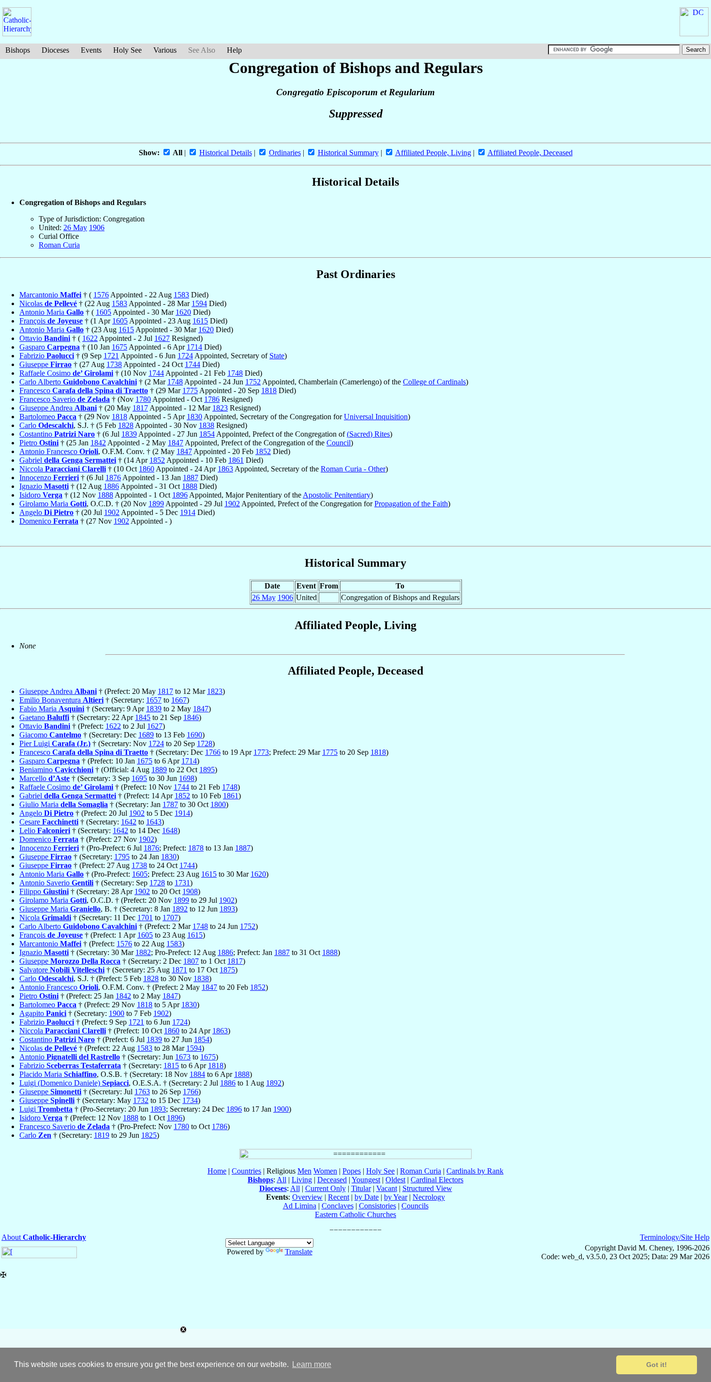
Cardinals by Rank (475, 1171)
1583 (181, 295)
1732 (140, 1100)
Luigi (46, 1109)
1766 (213, 752)
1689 (146, 735)
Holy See (127, 50)
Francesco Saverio (64, 399)
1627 (162, 338)
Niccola (62, 469)
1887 (190, 477)
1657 (154, 700)
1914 (187, 512)
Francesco (83, 390)
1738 (114, 364)
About (43, 1237)
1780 (143, 399)
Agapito (42, 1013)
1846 (191, 717)
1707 (170, 917)
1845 (142, 717)
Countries (246, 1171)
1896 (180, 495)
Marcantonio (50, 295)
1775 (190, 390)
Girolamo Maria (53, 504)
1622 (90, 338)
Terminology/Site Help (675, 1237)
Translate (298, 1252)
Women (325, 1171)
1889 (159, 769)
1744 (192, 364)
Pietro (39, 443)
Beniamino (56, 769)
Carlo (46, 425)
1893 (227, 909)
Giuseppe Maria (60, 909)
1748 (235, 373)
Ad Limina (299, 1206)
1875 (227, 970)
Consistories (377, 1206)
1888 (189, 486)
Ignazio (44, 486)
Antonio (69, 1057)
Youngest (366, 1180)
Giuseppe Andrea (58, 408)
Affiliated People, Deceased (530, 152)
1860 (146, 469)
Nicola (45, 917)
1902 (232, 504)
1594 (199, 303)
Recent (338, 1197)
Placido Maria (58, 1074)
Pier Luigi (54, 743)
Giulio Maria (63, 804)
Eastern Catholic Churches (355, 1214)
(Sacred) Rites (368, 434)
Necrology (429, 1197)
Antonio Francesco (58, 451)
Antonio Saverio (56, 883)
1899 (156, 504)
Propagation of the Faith (411, 504)
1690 (194, 735)
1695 (139, 778)
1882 (143, 952)
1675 (119, 347)
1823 (220, 408)
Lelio (44, 830)
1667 (179, 700)
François (51, 321)
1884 (197, 1074)
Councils (415, 1206)
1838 (206, 425)
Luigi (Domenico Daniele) (74, 1083)
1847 (175, 443)
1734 (190, 1100)
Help (234, 50)
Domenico (48, 521)
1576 (101, 295)
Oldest (395, 1180)
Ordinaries (285, 152)
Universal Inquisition (376, 416)
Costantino (57, 434)
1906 (96, 227)
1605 (103, 312)
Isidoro (40, 495)
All (281, 1180)
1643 (154, 822)
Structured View (427, 1188)
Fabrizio (46, 356)
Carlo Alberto (78, 382)
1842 (98, 443)
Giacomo (50, 735)
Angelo (46, 512)
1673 (183, 1057)
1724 (185, 356)
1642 (128, 822)
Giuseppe (45, 364)
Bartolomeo (47, 416)
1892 (180, 909)
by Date (367, 1197)
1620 (183, 312)
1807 (191, 961)
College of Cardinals (434, 382)
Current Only (325, 1188)
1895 (207, 769)
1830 (194, 416)
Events (91, 50)
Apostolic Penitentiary (336, 495)
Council (338, 443)
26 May (75, 227)
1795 (122, 857)
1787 (170, 804)
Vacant (386, 1188)
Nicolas (48, 303)
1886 (111, 486)
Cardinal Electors (437, 1180)
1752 (253, 382)
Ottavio (44, 338)
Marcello (44, 778)
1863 (225, 469)
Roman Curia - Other (353, 469)
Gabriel (67, 460)
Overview (307, 1197)
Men (304, 1171)
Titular (361, 1188)
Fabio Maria (51, 709)
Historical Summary (348, 152)
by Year (395, 1197)
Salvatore (61, 970)
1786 (212, 399)
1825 (149, 1135)
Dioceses (55, 50)
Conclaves (338, 1206)
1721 (111, 356)
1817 (140, 408)
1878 (196, 848)
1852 (263, 451)
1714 (194, 347)
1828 (125, 425)
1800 (218, 804)
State (276, 356)
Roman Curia (59, 245)
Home (216, 1171)
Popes (351, 1171)
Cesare (48, 822)
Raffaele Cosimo (66, 373)
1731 (182, 883)
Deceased (332, 1180)
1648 (170, 830)
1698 (186, 778)
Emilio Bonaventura (61, 700)
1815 (171, 1065)
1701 (145, 917)
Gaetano (44, 717)
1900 (116, 1013)
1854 (207, 434)
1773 (261, 752)
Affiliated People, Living (433, 152)
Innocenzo (49, 477)
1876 (113, 477)
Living (302, 1180)
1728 (204, 743)
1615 (200, 321)
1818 (269, 390)
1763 (142, 1092)
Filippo (44, 891)
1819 (101, 1135)
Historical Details (225, 152)
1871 (179, 970)
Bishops (17, 50)
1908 (190, 891)
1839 (129, 434)
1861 (236, 460)
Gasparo (49, 347)
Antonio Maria (51, 312)
